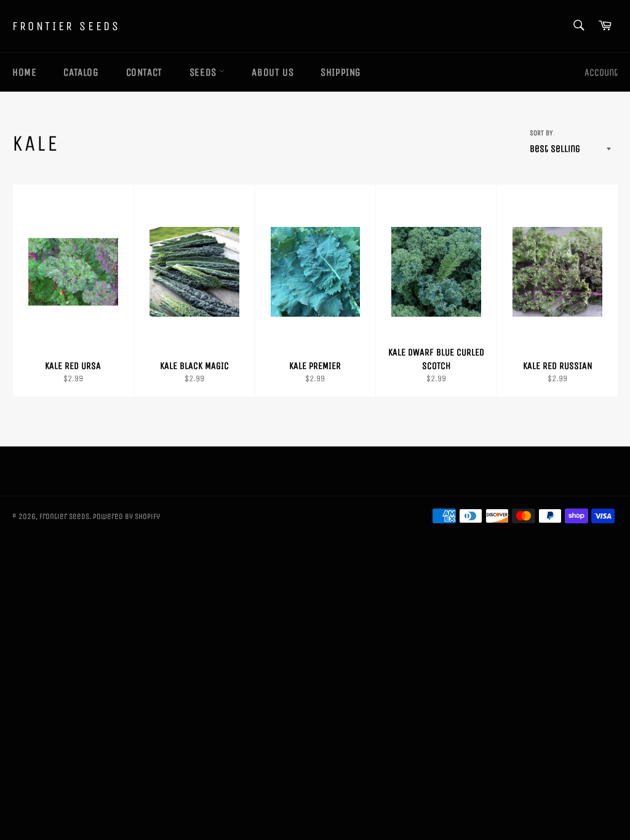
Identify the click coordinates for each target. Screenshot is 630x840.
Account (601, 72)
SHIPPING (341, 72)
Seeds (204, 72)
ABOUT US (272, 72)
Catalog (80, 72)
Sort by (541, 133)
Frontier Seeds (66, 26)
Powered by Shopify (126, 516)
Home (24, 72)
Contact (144, 72)
